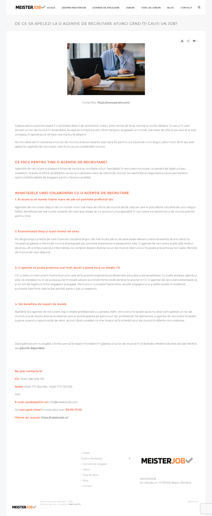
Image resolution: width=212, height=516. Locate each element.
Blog (170, 7)
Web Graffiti (75, 504)
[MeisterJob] (24, 508)
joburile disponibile (32, 348)
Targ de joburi (151, 7)
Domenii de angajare (106, 7)
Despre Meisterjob (74, 7)
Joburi (130, 7)
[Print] (182, 41)
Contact (186, 7)
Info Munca (193, 501)
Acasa (51, 7)
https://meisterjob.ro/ (54, 417)
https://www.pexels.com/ (113, 102)
